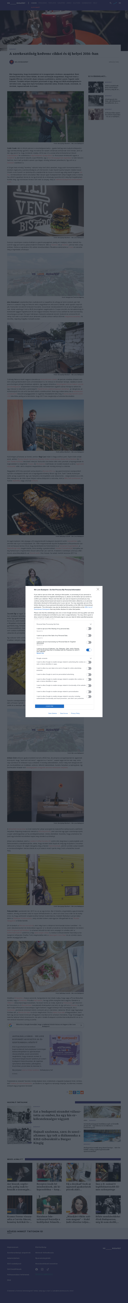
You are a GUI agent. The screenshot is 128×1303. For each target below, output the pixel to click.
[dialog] (64, 651)
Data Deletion (52, 713)
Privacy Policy (75, 713)
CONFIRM (49, 706)
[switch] (88, 628)
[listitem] (64, 624)
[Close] (98, 590)
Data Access (64, 713)
